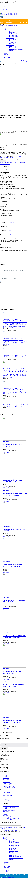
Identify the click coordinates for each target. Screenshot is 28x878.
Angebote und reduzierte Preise (11, 806)
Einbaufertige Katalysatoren (10, 807)
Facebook (2, 162)
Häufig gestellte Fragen (9, 786)
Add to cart (3, 161)
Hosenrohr (5, 815)
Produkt (2, 250)
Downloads (6, 59)
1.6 (24, 156)
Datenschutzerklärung (9, 877)
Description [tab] (6, 166)
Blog (4, 6)
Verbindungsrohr (7, 817)
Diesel (13, 158)
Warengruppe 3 (10, 45)
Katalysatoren (12, 32)
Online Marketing (4, 830)
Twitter (7, 162)
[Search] (15, 63)
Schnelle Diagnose (7, 783)
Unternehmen (6, 792)
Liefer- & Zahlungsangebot (9, 787)
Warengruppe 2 (10, 38)
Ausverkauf (6, 53)
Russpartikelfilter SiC (14, 36)
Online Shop (6, 773)
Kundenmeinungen (8, 795)
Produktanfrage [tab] (7, 169)
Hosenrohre (12, 40)
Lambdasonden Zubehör (15, 47)
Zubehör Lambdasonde (9, 810)
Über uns (5, 54)
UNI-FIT (5, 28)
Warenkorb (6, 9)
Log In (4, 10)
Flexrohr (5, 814)
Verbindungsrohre (13, 42)
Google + (16, 162)
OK (3, 877)
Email (24, 162)
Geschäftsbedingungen (8, 784)
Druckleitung (12, 39)
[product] (15, 315)
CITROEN (8, 158)
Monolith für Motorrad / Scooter (11, 819)
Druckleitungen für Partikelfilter (11, 818)
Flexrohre (11, 43)
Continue (8, 834)
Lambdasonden (13, 46)
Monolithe (11, 50)
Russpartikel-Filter (7, 811)
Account (5, 775)
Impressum (5, 799)
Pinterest (21, 162)
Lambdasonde (6, 808)
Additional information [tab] (8, 168)
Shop (4, 29)
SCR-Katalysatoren (14, 33)
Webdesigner (14, 830)
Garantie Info (6, 57)
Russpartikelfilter (13, 35)
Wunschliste (6, 7)
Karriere (5, 794)
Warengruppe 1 (10, 31)
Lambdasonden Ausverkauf (16, 49)
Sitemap (22, 828)
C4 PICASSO (11, 222)
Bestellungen (6, 778)
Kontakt (5, 56)
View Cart (3, 834)
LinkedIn (11, 162)
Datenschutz (6, 800)
